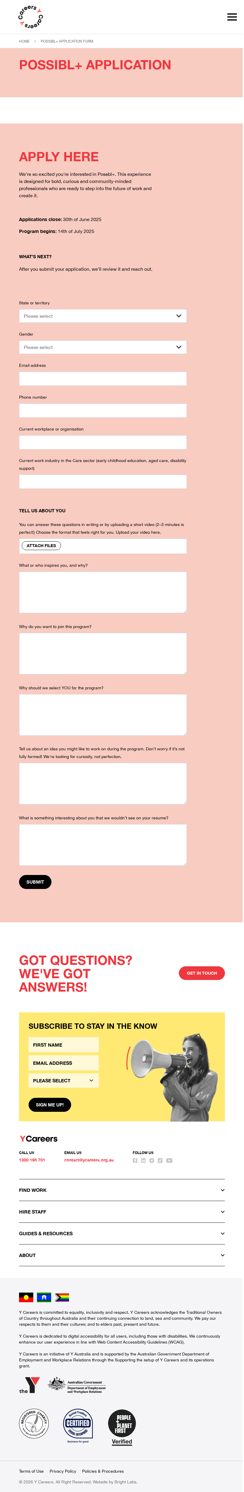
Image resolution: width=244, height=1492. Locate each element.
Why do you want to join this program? (55, 626)
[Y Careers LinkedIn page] (143, 1160)
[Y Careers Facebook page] (135, 1160)
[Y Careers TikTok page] (160, 1160)
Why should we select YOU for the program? (61, 687)
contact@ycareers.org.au (89, 1159)
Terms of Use (31, 1471)
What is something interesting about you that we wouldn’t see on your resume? (93, 817)
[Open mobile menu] (232, 17)
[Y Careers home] (30, 17)
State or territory (34, 302)
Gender (26, 334)
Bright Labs (125, 1482)
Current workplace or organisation (51, 429)
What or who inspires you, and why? (53, 565)
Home (24, 41)
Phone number (33, 397)
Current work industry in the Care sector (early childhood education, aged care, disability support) (102, 464)
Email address (32, 365)
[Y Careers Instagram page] (151, 1160)
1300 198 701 (32, 1159)
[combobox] (103, 316)
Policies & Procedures (103, 1471)
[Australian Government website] (77, 1385)
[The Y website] (29, 1385)
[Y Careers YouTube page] (169, 1160)
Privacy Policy (63, 1471)
